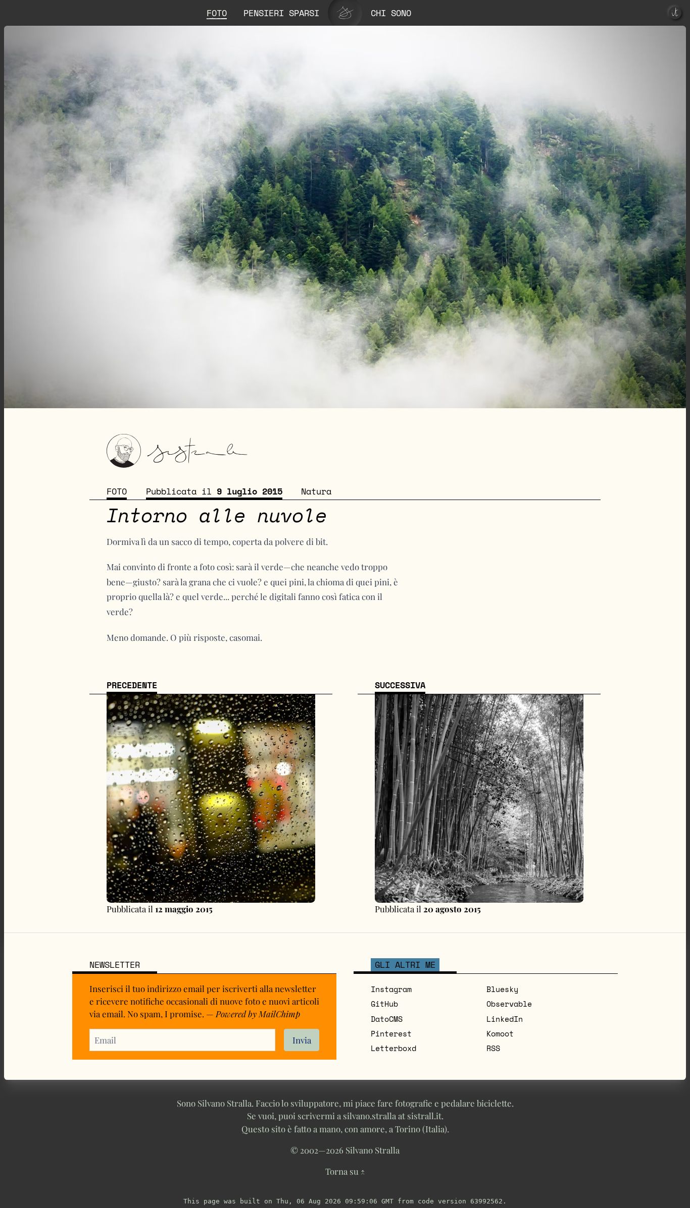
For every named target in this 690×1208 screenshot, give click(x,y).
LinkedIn (504, 1018)
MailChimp (279, 1013)
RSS (493, 1048)
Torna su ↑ (345, 1171)
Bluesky (502, 989)
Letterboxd (393, 1048)
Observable (509, 1003)
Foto (117, 491)
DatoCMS (387, 1018)
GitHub (384, 1003)
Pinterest (391, 1033)
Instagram (391, 989)
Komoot (500, 1033)
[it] (675, 13)
